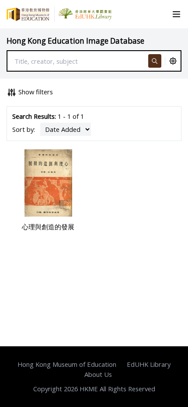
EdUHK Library (149, 364)
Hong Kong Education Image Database (75, 41)
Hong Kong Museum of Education (66, 364)
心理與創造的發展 (48, 226)
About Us (98, 374)
